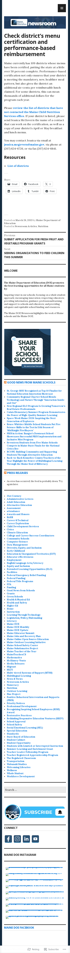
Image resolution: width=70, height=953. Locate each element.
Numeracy (13, 685)
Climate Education (17, 532)
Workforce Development (21, 776)
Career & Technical (17, 520)
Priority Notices (16, 703)
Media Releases (15, 663)
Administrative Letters (20, 499)
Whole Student (15, 773)
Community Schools (18, 538)
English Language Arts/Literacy (25, 563)
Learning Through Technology (23, 614)
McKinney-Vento (16, 660)
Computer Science (17, 541)
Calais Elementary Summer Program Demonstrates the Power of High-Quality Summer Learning (36, 414)
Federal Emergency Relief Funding (26, 575)
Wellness (12, 770)
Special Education (17, 730)
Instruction (13, 611)
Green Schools (15, 596)
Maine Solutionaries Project (22, 648)
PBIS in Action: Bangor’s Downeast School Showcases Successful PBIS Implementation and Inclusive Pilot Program (34, 436)
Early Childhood (16, 550)
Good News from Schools (21, 590)
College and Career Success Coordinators (30, 535)
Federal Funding (16, 578)
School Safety (14, 724)
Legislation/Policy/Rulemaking (24, 617)
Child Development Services (23, 526)
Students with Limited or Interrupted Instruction (35, 746)
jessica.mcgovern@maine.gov (24, 144)
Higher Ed (12, 605)
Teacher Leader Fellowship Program (27, 752)
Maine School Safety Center (22, 645)
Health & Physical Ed (18, 599)
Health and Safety (17, 602)
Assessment (14, 508)
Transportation (15, 761)
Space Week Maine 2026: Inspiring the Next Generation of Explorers (31, 420)
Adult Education (16, 502)
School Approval (16, 721)
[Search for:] (35, 790)
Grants (11, 593)
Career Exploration (18, 523)
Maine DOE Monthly (18, 627)
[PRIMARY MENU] (62, 8)
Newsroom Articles (26, 226)
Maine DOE (13, 624)
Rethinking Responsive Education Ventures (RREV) (35, 718)
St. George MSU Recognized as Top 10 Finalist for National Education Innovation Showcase (34, 392)
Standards (13, 733)
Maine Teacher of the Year (21, 651)
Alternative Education (19, 505)
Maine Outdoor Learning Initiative (26, 642)
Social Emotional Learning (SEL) (25, 727)
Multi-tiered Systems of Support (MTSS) (29, 672)
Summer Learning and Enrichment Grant (30, 749)
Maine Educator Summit (20, 633)
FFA (9, 584)
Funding (11, 587)
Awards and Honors (18, 514)
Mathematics (14, 657)
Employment (14, 560)
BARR (10, 517)
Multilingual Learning (19, 675)
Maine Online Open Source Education (28, 639)
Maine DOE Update (17, 630)
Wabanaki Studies (17, 764)
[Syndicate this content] (5, 382)
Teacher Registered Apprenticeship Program (32, 755)
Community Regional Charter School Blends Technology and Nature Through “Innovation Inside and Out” (35, 399)
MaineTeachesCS (16, 654)
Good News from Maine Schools (31, 382)
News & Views (15, 678)
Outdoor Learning (17, 691)
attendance (13, 511)
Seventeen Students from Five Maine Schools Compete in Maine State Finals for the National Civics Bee (33, 445)
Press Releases (17, 473)
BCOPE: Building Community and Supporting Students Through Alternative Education (32, 453)
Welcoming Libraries (18, 767)
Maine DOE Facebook (19, 927)
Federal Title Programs (20, 581)
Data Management (17, 544)
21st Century (14, 496)
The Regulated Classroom (21, 758)
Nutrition (43, 226)
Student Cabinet (16, 739)
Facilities (12, 572)
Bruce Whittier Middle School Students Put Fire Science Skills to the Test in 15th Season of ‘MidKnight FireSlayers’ (33, 427)
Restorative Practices (19, 715)
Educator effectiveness (20, 557)
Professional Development (22, 706)
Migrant (11, 666)
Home (10, 608)
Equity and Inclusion (18, 566)
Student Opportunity (19, 742)
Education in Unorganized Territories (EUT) (31, 553)
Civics (10, 529)
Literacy (12, 621)
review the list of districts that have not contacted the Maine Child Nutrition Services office (33, 112)
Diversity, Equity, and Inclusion (24, 547)
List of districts (18, 165)
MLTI (10, 669)
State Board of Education (21, 736)
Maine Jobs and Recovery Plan (24, 636)
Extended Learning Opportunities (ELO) (29, 569)
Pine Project (13, 694)
